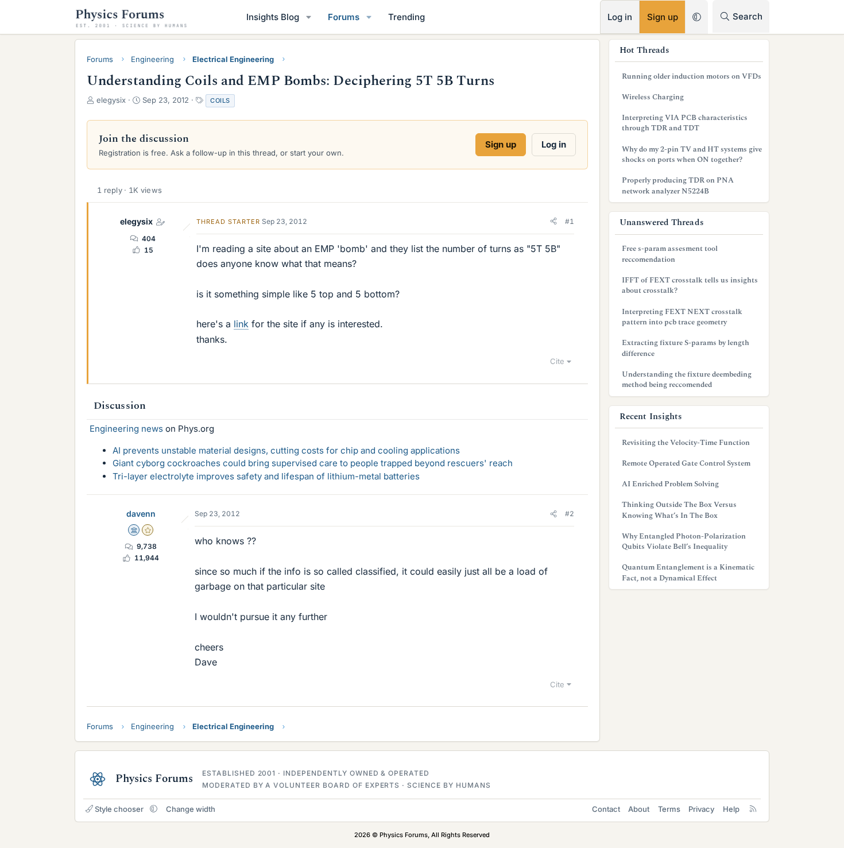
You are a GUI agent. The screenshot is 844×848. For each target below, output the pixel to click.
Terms (669, 809)
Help (731, 809)
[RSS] (753, 809)
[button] (309, 17)
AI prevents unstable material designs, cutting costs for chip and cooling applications (286, 450)
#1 (569, 221)
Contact (606, 809)
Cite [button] (557, 361)
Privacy (701, 809)
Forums (343, 16)
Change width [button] (190, 809)
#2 (569, 513)
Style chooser (119, 809)
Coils (220, 100)
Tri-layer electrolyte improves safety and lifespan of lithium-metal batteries (266, 476)
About (638, 809)
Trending (406, 16)
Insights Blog (272, 16)
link (241, 324)
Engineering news (126, 428)
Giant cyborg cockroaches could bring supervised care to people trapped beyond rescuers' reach (313, 463)
